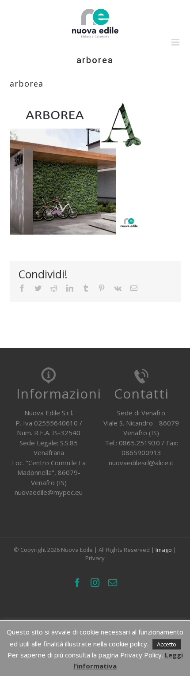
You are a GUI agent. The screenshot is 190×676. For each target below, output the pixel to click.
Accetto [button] (166, 644)
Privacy (95, 558)
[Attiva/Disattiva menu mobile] (176, 42)
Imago (164, 550)
